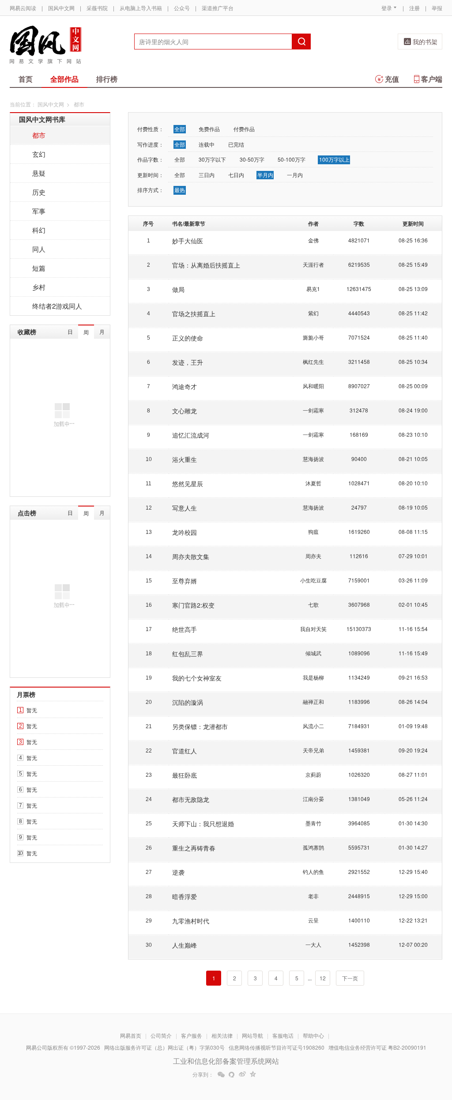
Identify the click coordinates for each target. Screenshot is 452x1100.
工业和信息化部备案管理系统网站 (226, 1061)
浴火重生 (184, 459)
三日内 (207, 174)
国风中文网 (61, 7)
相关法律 (222, 1035)
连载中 (207, 144)
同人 (38, 248)
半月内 (265, 174)
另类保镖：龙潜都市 (200, 726)
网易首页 (130, 1035)
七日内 (236, 174)
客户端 (431, 79)
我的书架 (425, 41)
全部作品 (64, 79)
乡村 (38, 286)
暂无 (31, 710)
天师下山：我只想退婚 (203, 823)
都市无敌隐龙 (190, 799)
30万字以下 (212, 159)
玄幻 (38, 154)
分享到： (203, 1074)
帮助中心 (313, 1035)
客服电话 (283, 1035)
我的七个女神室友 (197, 677)
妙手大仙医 (187, 240)
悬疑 (38, 173)
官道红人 (184, 750)
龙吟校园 (184, 532)
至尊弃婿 (184, 580)
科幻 (38, 229)
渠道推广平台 (218, 7)
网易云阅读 (23, 7)
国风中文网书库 (42, 119)
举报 (437, 7)
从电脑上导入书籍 (141, 7)
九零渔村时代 (190, 920)
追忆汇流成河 (190, 435)
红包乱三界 (187, 653)
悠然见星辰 (187, 483)
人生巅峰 (184, 945)
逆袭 (178, 872)
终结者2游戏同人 (57, 305)
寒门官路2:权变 (193, 605)
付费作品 (244, 128)
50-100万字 (291, 159)
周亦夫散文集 (190, 556)
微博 (242, 1074)
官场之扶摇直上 (193, 313)
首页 (26, 79)
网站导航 (252, 1035)
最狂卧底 (184, 775)
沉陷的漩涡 (187, 702)
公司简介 (161, 1035)
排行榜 (106, 79)
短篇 (38, 267)
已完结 (236, 144)
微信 (221, 1074)
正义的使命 (187, 337)
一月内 (295, 174)
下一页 (350, 978)
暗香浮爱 (184, 896)
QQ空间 (252, 1074)
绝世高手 (184, 629)
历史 (38, 192)
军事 (38, 210)
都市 (38, 135)
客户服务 (191, 1035)
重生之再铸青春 (193, 847)
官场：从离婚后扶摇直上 (206, 265)
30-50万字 (252, 159)
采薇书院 (97, 7)
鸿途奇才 (184, 386)
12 (323, 978)
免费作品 (209, 128)
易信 (231, 1074)
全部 (179, 128)
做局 (178, 289)
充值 (392, 79)
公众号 (182, 7)
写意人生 (184, 507)
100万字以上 (334, 159)
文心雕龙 (184, 410)
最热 (179, 189)
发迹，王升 (187, 362)
